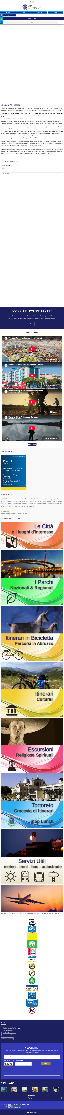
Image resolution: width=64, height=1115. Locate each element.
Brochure (31, 1098)
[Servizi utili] (32, 884)
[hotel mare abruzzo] (27, 1089)
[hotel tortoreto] (16, 1089)
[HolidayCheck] (32, 958)
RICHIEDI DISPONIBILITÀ (25, 324)
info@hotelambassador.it (9, 1033)
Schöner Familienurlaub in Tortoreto (12, 482)
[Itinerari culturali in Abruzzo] (32, 717)
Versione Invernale (8, 1038)
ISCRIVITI (46, 1063)
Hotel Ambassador (14, 456)
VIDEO (24, 12)
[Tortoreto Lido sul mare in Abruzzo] (32, 829)
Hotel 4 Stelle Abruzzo (24, 1104)
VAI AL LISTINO (41, 324)
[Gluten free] (32, 966)
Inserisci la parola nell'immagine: (13, 1060)
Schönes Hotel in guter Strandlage (11, 476)
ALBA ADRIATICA (5, 173)
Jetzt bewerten (13, 488)
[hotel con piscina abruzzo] (47, 1089)
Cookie (9, 1104)
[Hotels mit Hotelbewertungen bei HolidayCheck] (21, 456)
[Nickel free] (32, 980)
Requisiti (15, 1104)
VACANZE (55, 12)
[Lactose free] (32, 973)
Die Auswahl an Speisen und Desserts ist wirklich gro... (13, 469)
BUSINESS (40, 12)
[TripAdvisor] (33, 2)
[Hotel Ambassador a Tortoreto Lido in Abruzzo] (32, 7)
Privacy (4, 1104)
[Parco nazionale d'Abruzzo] (32, 605)
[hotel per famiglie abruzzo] (58, 1089)
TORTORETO (5, 171)
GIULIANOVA (5, 168)
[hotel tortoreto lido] (6, 1089)
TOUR (8, 15)
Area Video (33, 444)
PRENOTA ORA (32, 18)
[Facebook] (30, 2)
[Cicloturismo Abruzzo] (32, 661)
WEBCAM (33, 1112)
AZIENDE (8, 12)
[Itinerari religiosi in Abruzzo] (32, 773)
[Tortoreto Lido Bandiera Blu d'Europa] (32, 929)
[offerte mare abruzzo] (37, 1089)
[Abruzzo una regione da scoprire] (32, 550)
